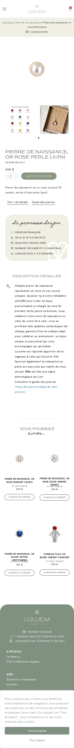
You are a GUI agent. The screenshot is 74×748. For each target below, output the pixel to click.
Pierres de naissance (28, 22)
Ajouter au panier (39, 176)
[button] (4, 120)
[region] (37, 719)
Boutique (8, 22)
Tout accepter (37, 730)
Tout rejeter (37, 740)
